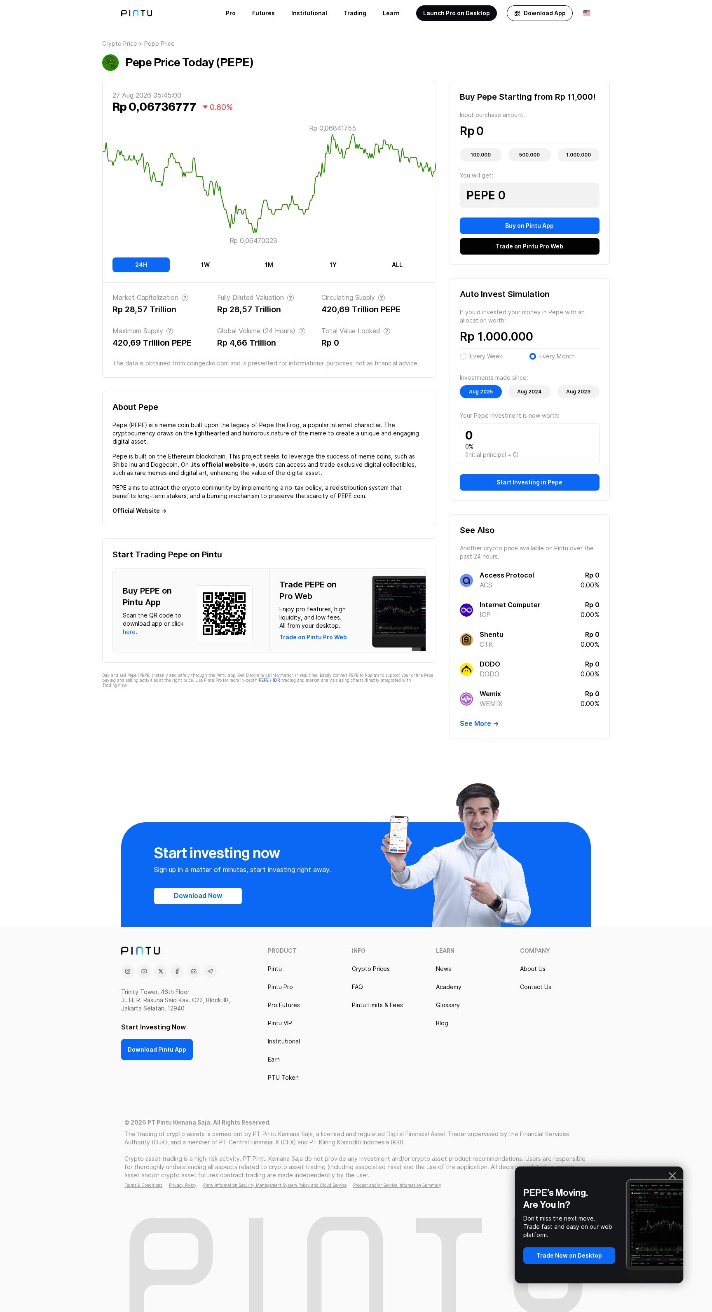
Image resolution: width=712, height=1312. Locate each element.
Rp (467, 131)
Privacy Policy (183, 1185)
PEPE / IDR (269, 680)
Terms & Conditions (143, 1185)
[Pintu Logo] (136, 13)
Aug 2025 (481, 391)
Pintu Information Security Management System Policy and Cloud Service (275, 1185)
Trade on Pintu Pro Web (313, 637)
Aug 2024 (529, 391)
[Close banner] (672, 1175)
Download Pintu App (157, 1049)
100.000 (481, 155)
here (129, 632)
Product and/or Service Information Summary (397, 1185)
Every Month (557, 356)
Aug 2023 (578, 391)
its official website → (223, 464)
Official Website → (139, 510)
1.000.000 (578, 155)
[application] (269, 186)
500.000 (529, 155)
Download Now (198, 896)
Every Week (486, 356)
